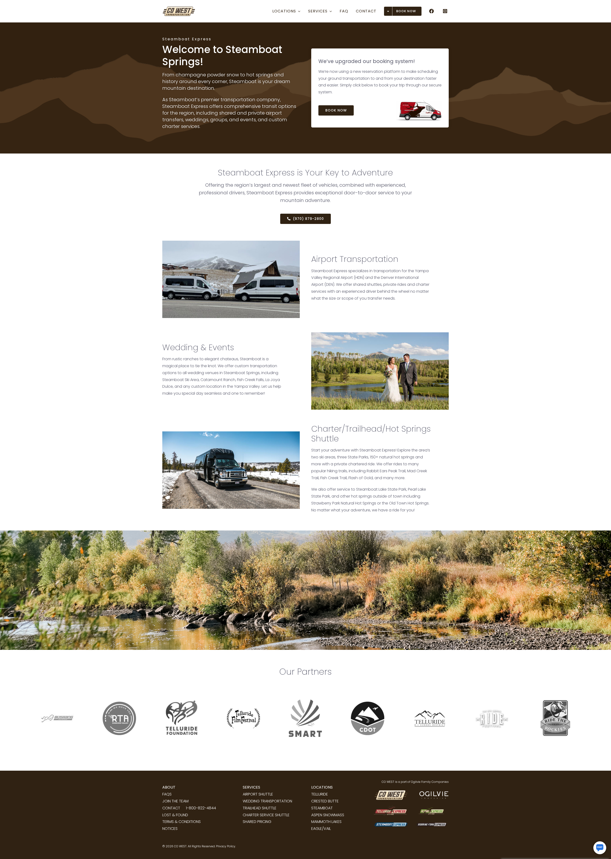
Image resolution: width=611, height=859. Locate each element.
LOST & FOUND (175, 815)
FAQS (167, 794)
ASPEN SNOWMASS (327, 815)
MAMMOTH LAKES (326, 821)
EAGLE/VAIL (321, 828)
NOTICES (170, 828)
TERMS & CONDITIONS (181, 821)
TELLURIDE (319, 794)
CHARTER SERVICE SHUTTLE (266, 815)
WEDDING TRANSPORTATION (267, 801)
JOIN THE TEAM (175, 801)
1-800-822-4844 (201, 808)
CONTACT (171, 808)
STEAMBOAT (322, 808)
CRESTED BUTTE (325, 801)
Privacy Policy (225, 846)
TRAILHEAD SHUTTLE (259, 808)
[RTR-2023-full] (553, 687)
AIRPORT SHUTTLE (258, 794)
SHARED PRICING (257, 821)
